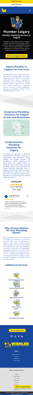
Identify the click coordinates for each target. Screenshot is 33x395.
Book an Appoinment (23, 387)
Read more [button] (7, 209)
